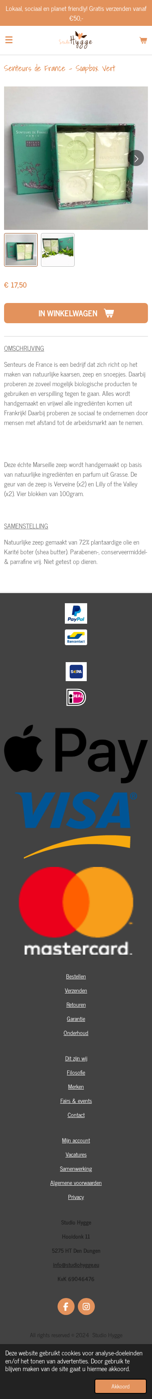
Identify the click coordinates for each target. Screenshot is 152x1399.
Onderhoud (76, 1032)
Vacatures (76, 1154)
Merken (76, 1086)
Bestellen (76, 975)
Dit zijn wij (76, 1057)
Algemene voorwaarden (76, 1182)
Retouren (76, 1004)
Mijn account (76, 1139)
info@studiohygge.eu (76, 1264)
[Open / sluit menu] (9, 40)
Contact (76, 1114)
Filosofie (76, 1072)
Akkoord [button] (120, 1386)
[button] (21, 250)
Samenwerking (76, 1168)
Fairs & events (76, 1100)
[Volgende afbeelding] (136, 158)
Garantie (76, 1018)
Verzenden (76, 990)
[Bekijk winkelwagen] (143, 40)
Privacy (76, 1196)
